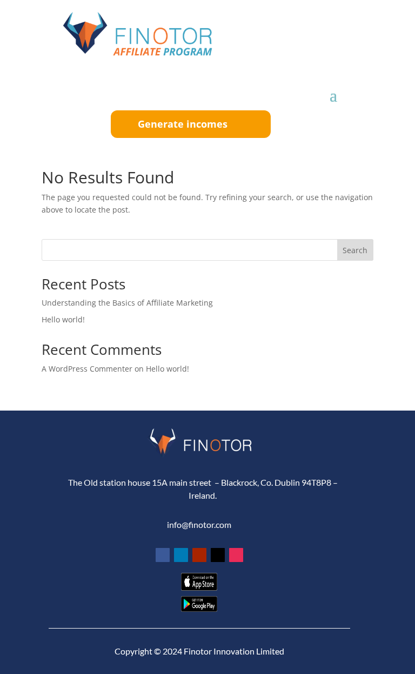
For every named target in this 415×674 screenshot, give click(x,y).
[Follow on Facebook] (163, 555)
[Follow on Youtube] (199, 555)
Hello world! (63, 319)
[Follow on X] (218, 555)
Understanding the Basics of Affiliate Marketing (127, 303)
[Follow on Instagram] (236, 555)
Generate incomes (182, 123)
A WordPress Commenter (87, 369)
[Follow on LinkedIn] (181, 555)
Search (355, 250)
